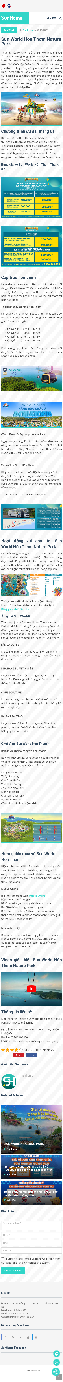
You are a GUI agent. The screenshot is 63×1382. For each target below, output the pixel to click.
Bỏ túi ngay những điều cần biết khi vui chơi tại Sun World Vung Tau (31, 1193)
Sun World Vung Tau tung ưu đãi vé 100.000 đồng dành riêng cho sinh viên (28, 1168)
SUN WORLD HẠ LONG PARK (24, 1144)
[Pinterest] (12, 1337)
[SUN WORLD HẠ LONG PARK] (31, 1129)
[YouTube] (28, 1337)
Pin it (19, 1055)
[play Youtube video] (31, 989)
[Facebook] (5, 1337)
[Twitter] (20, 1337)
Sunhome (28, 30)
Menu (49, 18)
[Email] (36, 1337)
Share (32, 1055)
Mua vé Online (37, 895)
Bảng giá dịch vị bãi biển (15, 609)
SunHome (11, 17)
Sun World (9, 30)
